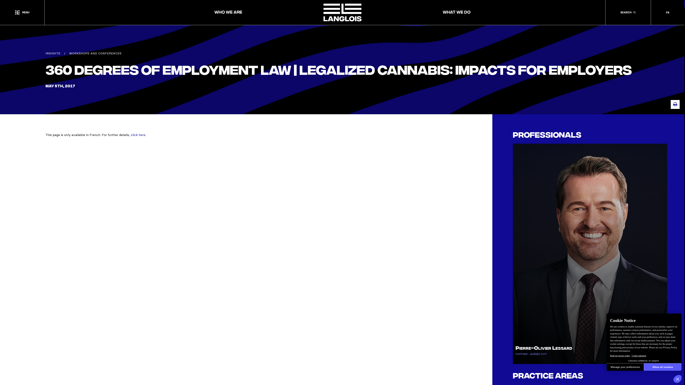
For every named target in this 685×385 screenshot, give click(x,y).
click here (138, 135)
